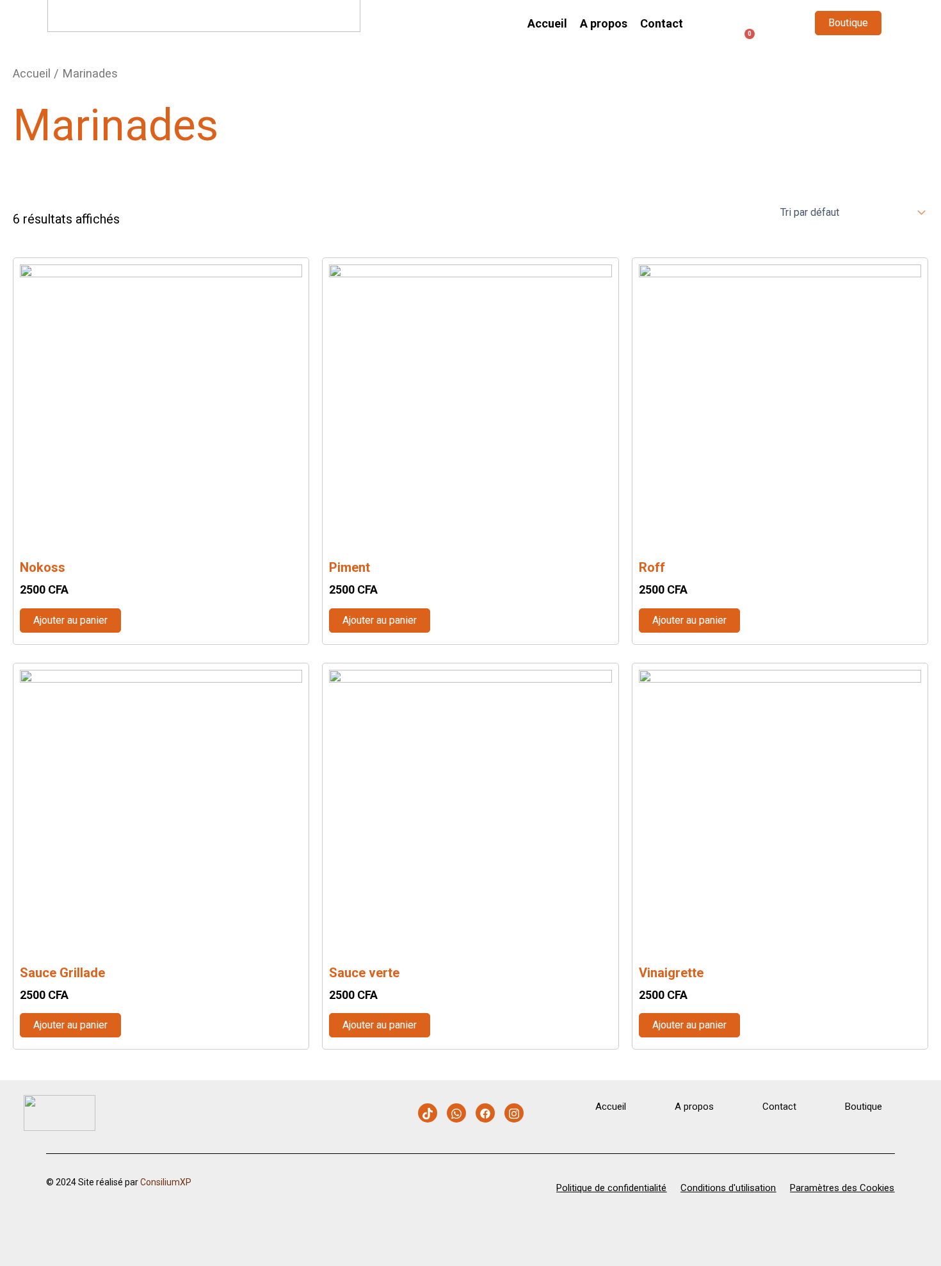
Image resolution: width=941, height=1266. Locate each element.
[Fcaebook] (485, 1113)
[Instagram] (514, 1113)
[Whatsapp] (456, 1113)
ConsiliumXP (165, 1182)
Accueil (547, 23)
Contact (661, 23)
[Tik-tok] (427, 1113)
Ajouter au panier (70, 620)
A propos (603, 23)
